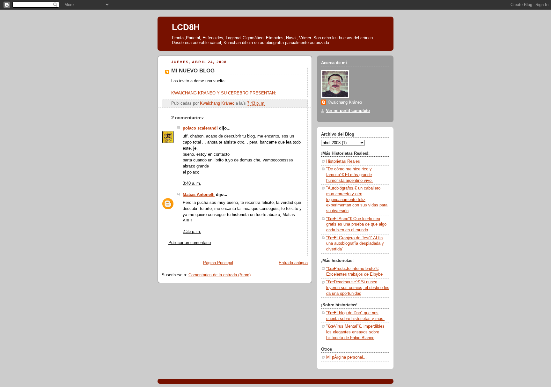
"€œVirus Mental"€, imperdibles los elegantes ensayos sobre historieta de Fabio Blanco (355, 332)
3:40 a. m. (192, 183)
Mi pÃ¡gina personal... (346, 357)
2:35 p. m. (192, 231)
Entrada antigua (293, 263)
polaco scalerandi (200, 128)
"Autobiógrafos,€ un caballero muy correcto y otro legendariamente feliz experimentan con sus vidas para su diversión (356, 199)
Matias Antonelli (199, 194)
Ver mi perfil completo (348, 110)
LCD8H (186, 27)
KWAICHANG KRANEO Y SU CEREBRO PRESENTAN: (223, 93)
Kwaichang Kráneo (344, 102)
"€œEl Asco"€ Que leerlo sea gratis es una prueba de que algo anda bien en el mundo (356, 224)
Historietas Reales (343, 161)
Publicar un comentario (189, 243)
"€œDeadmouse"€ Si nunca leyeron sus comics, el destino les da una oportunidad (357, 287)
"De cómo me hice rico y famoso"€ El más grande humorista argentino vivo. (349, 174)
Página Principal (218, 263)
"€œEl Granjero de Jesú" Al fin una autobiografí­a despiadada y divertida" (355, 243)
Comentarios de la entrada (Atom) (219, 275)
